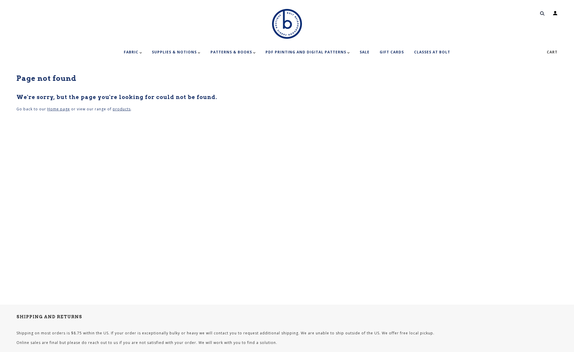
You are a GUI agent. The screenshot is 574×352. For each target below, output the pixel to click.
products (122, 109)
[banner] (287, 24)
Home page (58, 109)
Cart (552, 52)
